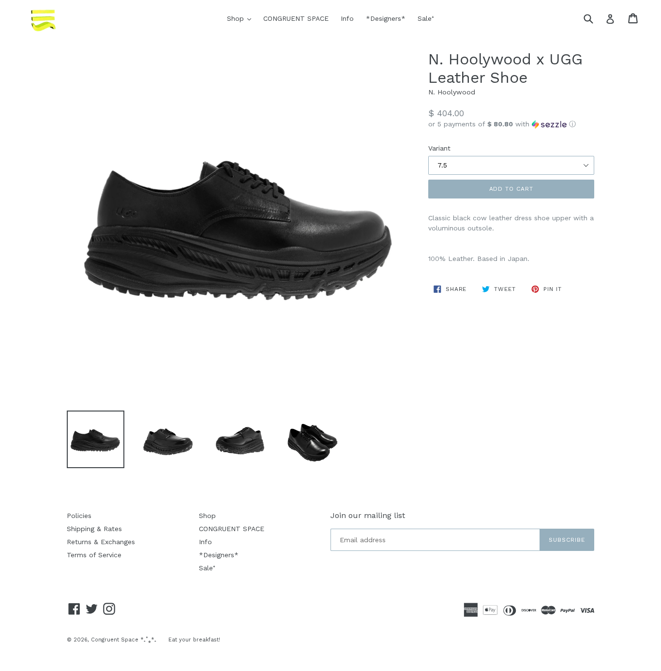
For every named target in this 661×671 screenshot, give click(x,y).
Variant (439, 148)
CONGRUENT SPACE (296, 18)
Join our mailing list (367, 515)
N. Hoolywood (451, 92)
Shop (241, 18)
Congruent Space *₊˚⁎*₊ (123, 640)
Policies (79, 515)
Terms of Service (94, 555)
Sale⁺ (426, 18)
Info (347, 18)
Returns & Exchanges (101, 542)
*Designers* (386, 18)
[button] (511, 124)
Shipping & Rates (94, 529)
